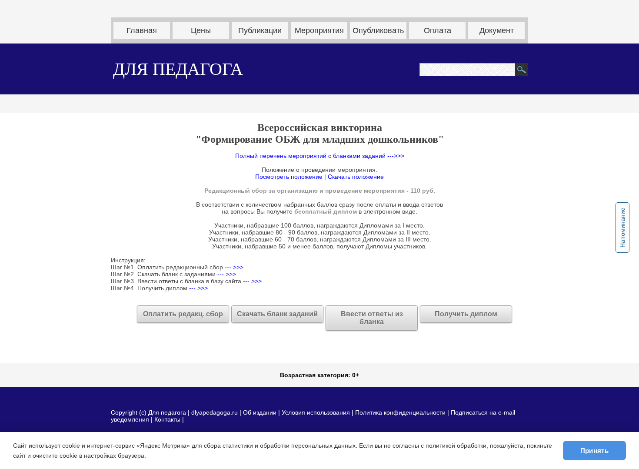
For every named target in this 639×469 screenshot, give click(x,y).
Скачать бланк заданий (277, 314)
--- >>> (233, 267)
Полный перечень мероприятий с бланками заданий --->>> (319, 155)
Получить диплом (466, 314)
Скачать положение (356, 176)
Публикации (260, 30)
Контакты (167, 419)
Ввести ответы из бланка (372, 317)
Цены (201, 30)
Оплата (437, 30)
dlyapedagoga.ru (215, 412)
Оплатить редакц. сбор (183, 314)
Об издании (259, 412)
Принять (594, 450)
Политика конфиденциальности (400, 412)
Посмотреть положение (289, 176)
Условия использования (316, 412)
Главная (141, 30)
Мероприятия (319, 30)
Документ (496, 30)
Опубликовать (378, 30)
